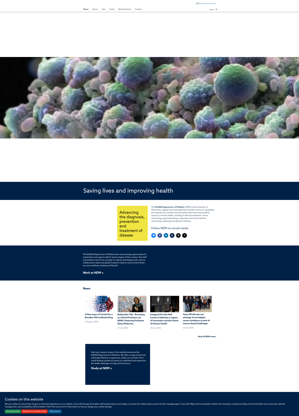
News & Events (124, 9)
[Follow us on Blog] (172, 235)
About (95, 9)
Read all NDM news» (207, 337)
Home (86, 9)
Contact (138, 9)
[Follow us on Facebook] (159, 235)
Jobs (104, 9)
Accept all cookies (13, 411)
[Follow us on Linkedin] (166, 235)
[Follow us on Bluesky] (153, 235)
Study (111, 9)
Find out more (55, 411)
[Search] (216, 9)
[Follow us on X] (184, 235)
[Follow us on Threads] (178, 235)
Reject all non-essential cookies (34, 411)
